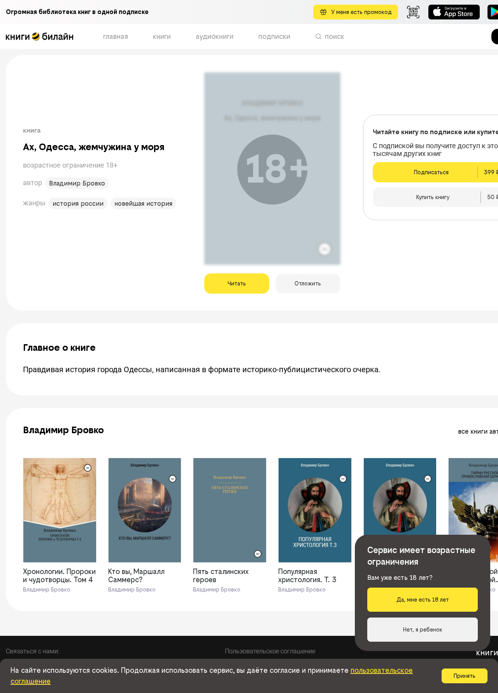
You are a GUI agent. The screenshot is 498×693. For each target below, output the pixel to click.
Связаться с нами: (32, 651)
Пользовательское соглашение (270, 651)
